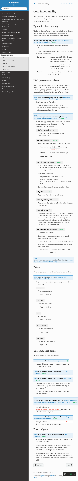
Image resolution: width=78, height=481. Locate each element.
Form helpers (7, 69)
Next (68, 465)
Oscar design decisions (8, 86)
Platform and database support (11, 32)
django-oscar (15, 2)
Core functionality (7, 55)
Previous (39, 465)
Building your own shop (9, 16)
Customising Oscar (7, 35)
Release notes (6, 89)
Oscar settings (6, 77)
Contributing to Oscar (8, 92)
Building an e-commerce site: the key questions (13, 20)
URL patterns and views (10, 61)
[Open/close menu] (1, 55)
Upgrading (5, 49)
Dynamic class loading (9, 58)
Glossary (4, 29)
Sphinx (42, 476)
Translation (5, 46)
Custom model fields (9, 66)
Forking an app (6, 52)
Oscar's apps (6, 72)
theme (52, 476)
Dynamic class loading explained (11, 38)
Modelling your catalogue (9, 24)
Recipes (4, 75)
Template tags (6, 83)
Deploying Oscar (7, 43)
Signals (4, 80)
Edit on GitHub (67, 4)
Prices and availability (8, 41)
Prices (5, 63)
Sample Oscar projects (8, 14)
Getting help (5, 27)
